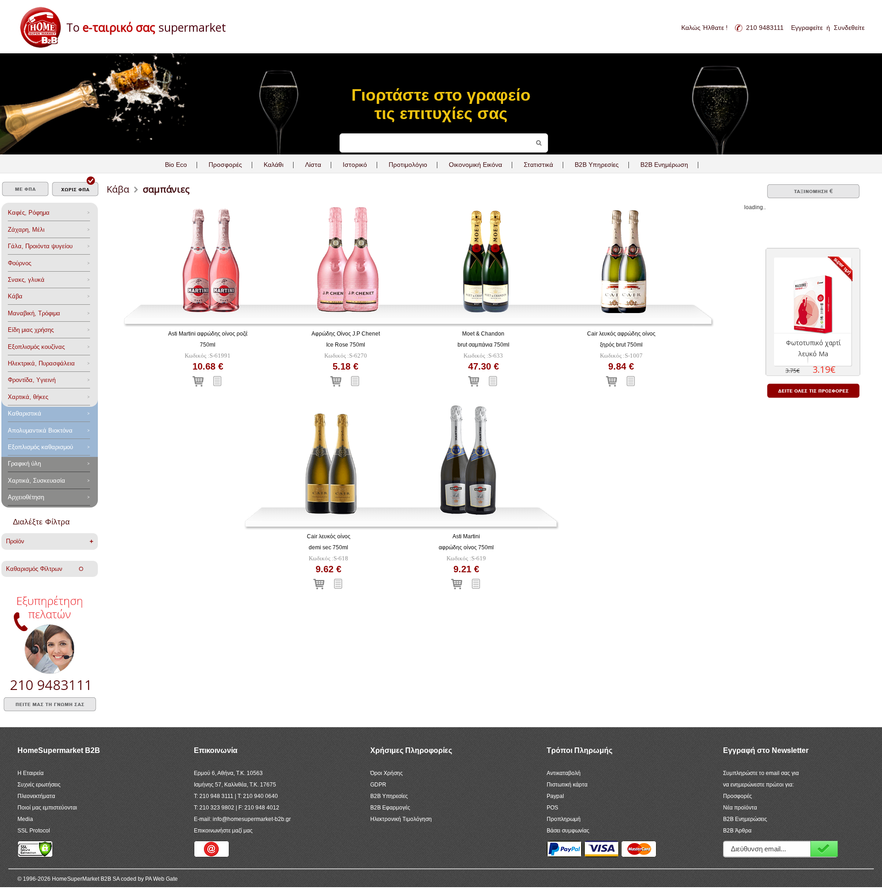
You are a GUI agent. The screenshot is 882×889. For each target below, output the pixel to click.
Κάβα (15, 296)
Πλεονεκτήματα (36, 796)
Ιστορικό (355, 164)
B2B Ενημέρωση (664, 164)
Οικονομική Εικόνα (475, 164)
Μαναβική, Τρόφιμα (34, 313)
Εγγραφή (824, 849)
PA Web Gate (161, 879)
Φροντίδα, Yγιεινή (32, 379)
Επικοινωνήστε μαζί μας (223, 830)
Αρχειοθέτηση (26, 497)
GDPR (378, 784)
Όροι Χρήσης (386, 773)
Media (25, 819)
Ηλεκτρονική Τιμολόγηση (401, 819)
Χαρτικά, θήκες (28, 396)
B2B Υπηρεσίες (389, 796)
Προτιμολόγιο (408, 164)
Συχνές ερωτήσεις (39, 784)
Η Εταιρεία (30, 773)
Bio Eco (176, 164)
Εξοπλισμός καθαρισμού (40, 447)
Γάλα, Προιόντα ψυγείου (40, 246)
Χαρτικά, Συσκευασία (36, 480)
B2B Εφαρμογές (390, 807)
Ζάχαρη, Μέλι (26, 229)
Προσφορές (225, 164)
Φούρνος (19, 263)
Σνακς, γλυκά (26, 279)
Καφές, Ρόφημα (29, 212)
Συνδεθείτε (849, 27)
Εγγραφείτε (807, 27)
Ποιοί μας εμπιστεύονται (47, 807)
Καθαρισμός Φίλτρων (42, 568)
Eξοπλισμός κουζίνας (36, 346)
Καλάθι (273, 164)
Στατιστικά (538, 164)
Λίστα (313, 164)
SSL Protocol (33, 830)
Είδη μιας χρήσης (31, 329)
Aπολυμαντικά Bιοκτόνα (40, 430)
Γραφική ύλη (24, 463)
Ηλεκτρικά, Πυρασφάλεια (41, 363)
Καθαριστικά (24, 413)
